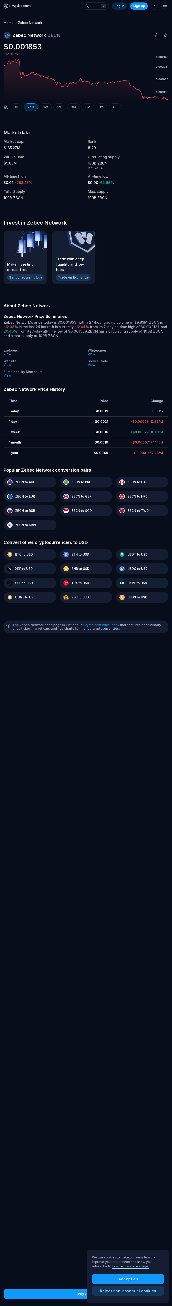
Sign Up (139, 6)
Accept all (128, 1279)
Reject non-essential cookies (128, 1291)
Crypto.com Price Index (101, 625)
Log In (119, 6)
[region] (128, 1276)
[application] (86, 79)
